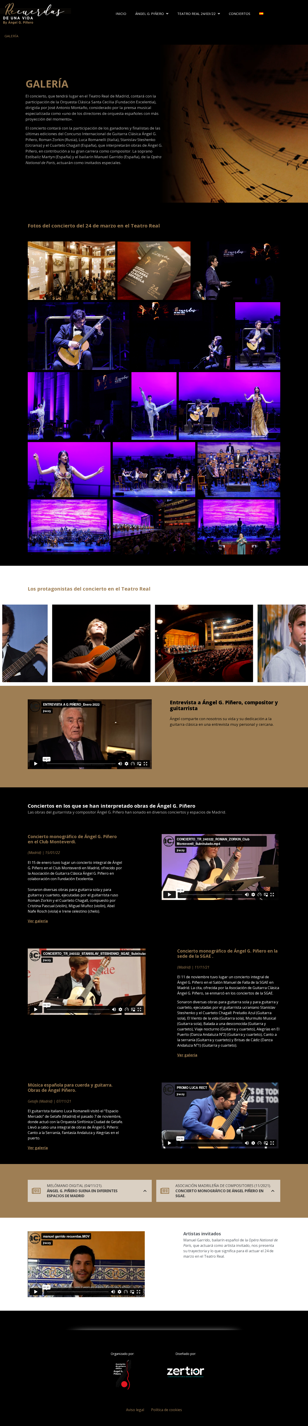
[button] (7, 644)
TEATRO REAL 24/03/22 (196, 13)
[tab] (90, 1191)
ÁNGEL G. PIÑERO (149, 13)
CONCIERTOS (239, 13)
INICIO (121, 13)
